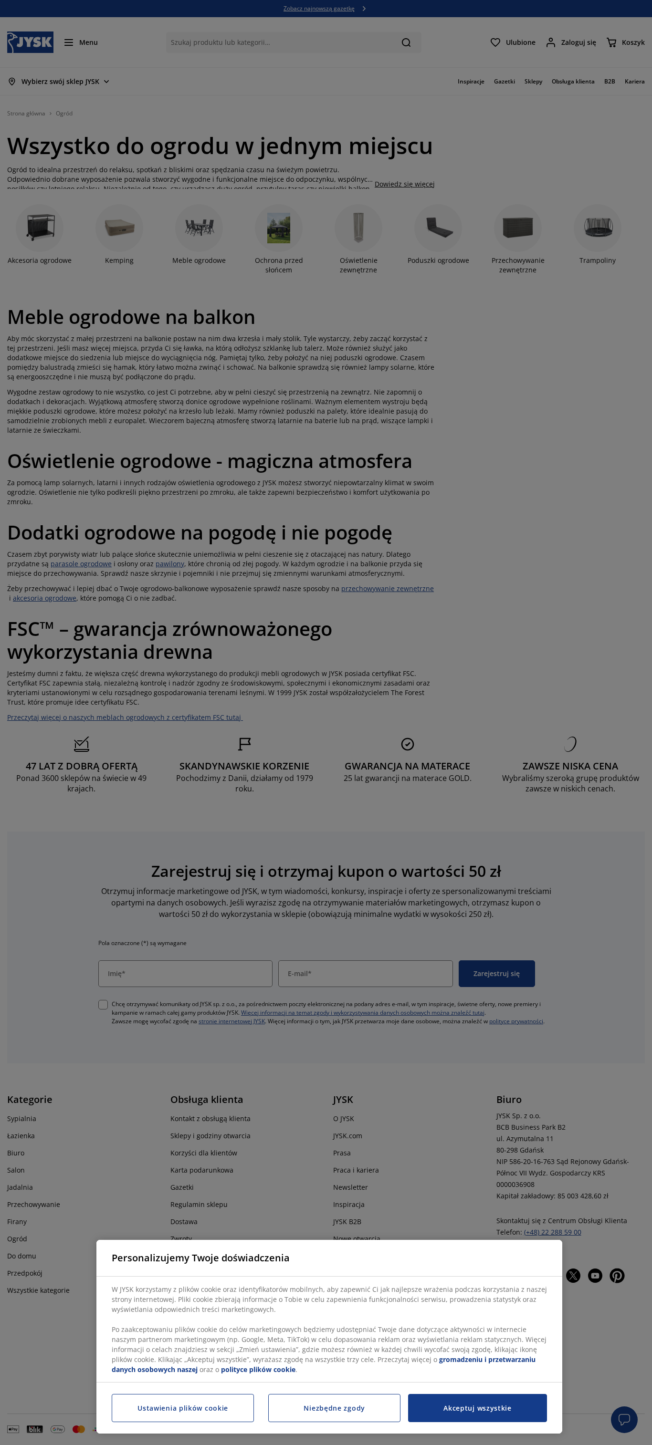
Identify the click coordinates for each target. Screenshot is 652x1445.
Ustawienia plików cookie (182, 1408)
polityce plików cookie (258, 1369)
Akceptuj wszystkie (477, 1408)
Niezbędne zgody (334, 1408)
